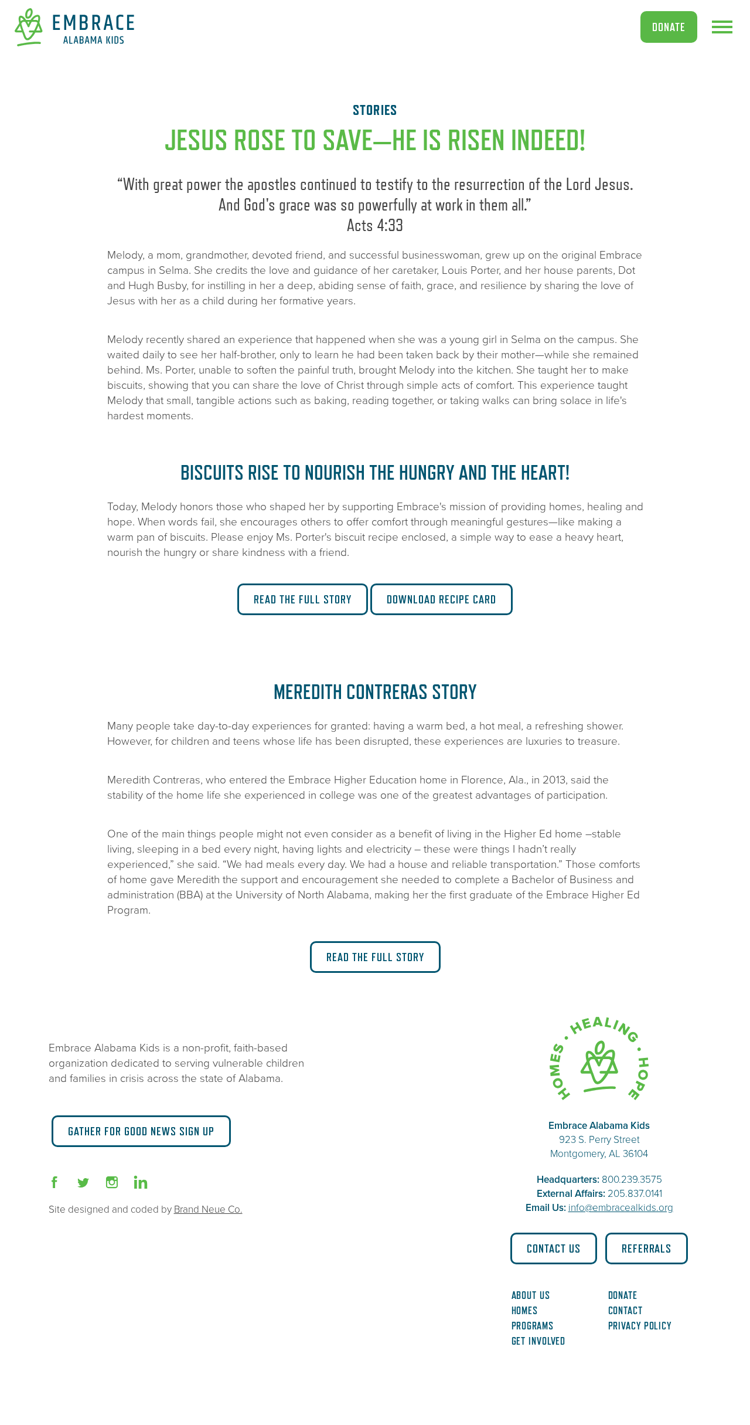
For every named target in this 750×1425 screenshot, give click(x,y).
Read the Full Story (303, 599)
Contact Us (554, 1248)
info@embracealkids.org (620, 1208)
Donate (669, 27)
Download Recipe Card (441, 599)
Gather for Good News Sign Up (141, 1131)
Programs (533, 1326)
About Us (531, 1295)
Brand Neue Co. (208, 1209)
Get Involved (539, 1341)
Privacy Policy (640, 1326)
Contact (625, 1311)
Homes (525, 1311)
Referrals (646, 1248)
